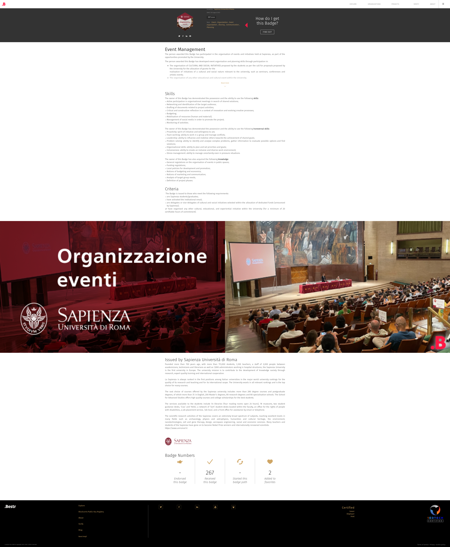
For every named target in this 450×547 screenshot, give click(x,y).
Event (214, 22)
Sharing (221, 25)
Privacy (432, 545)
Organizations (374, 4)
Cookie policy (440, 545)
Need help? (83, 537)
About (432, 4)
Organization (222, 22)
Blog (80, 530)
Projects (395, 4)
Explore (353, 4)
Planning (210, 27)
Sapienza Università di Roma (224, 9)
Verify (416, 4)
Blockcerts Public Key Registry (91, 512)
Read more (225, 83)
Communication (232, 25)
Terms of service (423, 545)
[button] (179, 36)
